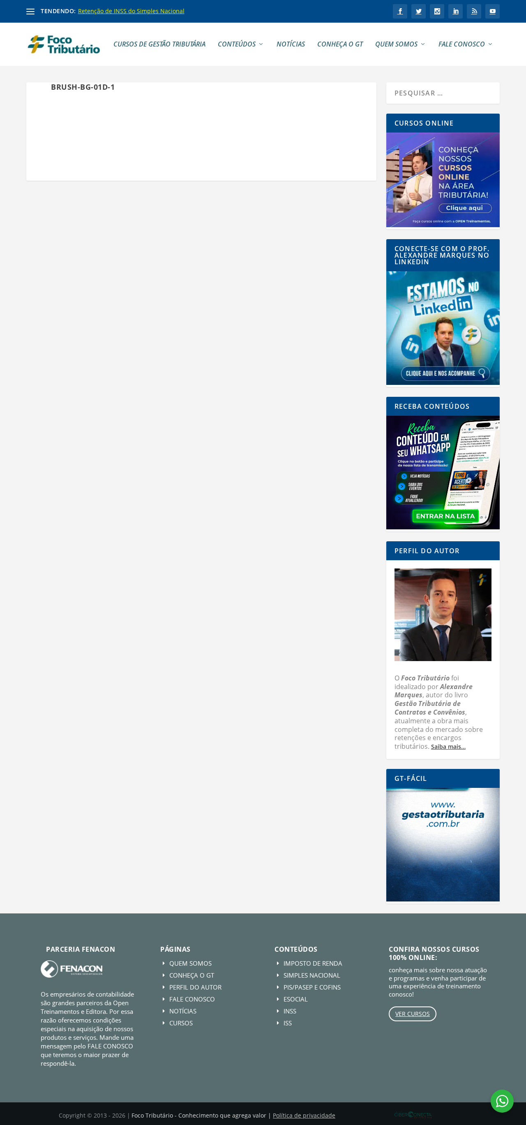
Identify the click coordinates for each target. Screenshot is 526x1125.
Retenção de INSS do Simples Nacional (131, 11)
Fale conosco (461, 45)
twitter (418, 11)
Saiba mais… (448, 746)
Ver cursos (412, 1014)
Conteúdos (237, 45)
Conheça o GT (340, 45)
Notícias (291, 45)
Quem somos (396, 45)
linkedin (455, 11)
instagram (437, 11)
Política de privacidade (304, 1115)
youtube (492, 11)
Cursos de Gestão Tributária (159, 45)
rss (474, 11)
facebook (400, 11)
